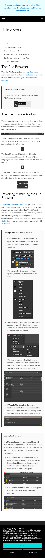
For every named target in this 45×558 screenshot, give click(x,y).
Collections (5, 221)
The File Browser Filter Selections (14, 204)
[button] (42, 19)
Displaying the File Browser (13, 47)
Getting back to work (11, 61)
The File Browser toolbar (12, 51)
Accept (22, 545)
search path (5, 75)
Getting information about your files (16, 58)
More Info (33, 552)
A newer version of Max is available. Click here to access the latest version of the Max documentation (22, 8)
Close (12, 552)
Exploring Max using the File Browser (16, 54)
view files (29, 72)
